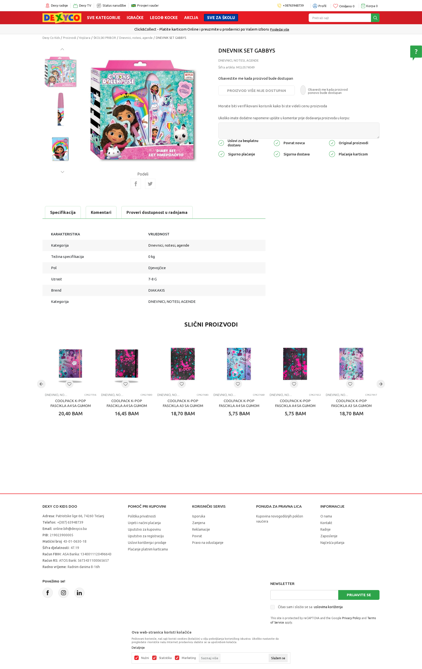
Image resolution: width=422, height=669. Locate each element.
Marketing (189, 658)
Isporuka (198, 516)
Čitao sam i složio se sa (310, 607)
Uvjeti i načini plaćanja (144, 523)
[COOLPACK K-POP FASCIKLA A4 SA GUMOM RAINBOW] (70, 363)
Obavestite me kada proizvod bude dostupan (255, 78)
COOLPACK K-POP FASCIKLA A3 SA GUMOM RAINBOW (351, 406)
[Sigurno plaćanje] (221, 154)
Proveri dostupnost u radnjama (157, 212)
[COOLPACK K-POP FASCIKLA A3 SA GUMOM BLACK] (183, 363)
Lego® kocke (164, 17)
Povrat (197, 536)
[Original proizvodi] (332, 143)
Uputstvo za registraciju (146, 536)
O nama (326, 516)
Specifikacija (63, 212)
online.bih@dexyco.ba (70, 529)
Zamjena (198, 523)
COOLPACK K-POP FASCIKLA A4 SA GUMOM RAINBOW (70, 406)
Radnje (325, 529)
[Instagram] (63, 593)
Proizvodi (69, 37)
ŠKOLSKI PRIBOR (105, 37)
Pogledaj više (278, 29)
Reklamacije (201, 529)
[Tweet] (150, 184)
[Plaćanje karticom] (332, 154)
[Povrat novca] (277, 143)
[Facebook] (136, 184)
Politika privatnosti (142, 516)
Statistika (165, 658)
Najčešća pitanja (332, 543)
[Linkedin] (79, 593)
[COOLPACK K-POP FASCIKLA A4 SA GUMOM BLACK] (127, 363)
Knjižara (84, 37)
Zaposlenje (329, 536)
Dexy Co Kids (51, 37)
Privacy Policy (351, 618)
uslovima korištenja (328, 607)
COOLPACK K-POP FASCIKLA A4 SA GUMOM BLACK (126, 406)
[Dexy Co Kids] (61, 17)
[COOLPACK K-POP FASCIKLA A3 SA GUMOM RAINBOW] (351, 363)
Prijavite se (359, 595)
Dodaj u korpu (73, 442)
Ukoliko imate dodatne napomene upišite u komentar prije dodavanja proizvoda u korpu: (284, 118)
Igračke (135, 17)
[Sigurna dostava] (277, 154)
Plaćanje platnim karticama (148, 549)
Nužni (145, 658)
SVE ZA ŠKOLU (221, 17)
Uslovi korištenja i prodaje (147, 543)
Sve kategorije (103, 17)
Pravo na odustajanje (207, 543)
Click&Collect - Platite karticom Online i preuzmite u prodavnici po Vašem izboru (201, 29)
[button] (69, 384)
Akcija (191, 17)
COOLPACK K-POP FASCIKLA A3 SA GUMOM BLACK (183, 406)
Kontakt (326, 523)
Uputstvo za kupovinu (144, 529)
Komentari (101, 212)
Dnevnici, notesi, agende (136, 37)
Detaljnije (138, 647)
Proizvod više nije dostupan (256, 90)
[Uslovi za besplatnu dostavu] (221, 143)
